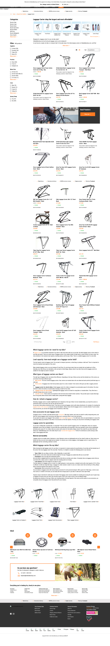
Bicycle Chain (13, 22)
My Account (37, 608)
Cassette (12, 591)
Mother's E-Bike (85, 592)
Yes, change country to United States (49, 4)
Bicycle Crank (13, 24)
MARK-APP (66, 635)
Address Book (38, 612)
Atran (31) (14, 54)
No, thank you (65, 4)
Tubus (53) (14, 52)
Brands (69, 618)
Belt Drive (12, 31)
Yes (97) (14, 99)
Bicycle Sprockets (14, 28)
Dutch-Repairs (71, 616)
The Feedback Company (91, 609)
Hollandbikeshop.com (55, 635)
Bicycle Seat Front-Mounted (44, 590)
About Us (70, 608)
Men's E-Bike (84, 591)
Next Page (95, 341)
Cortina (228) (15, 48)
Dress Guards (13, 35)
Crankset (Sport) (13, 590)
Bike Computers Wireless (58, 591)
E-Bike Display (27, 591)
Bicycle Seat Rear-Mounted (44, 591)
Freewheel (12, 592)
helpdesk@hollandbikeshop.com (28, 575)
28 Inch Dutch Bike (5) (17, 73)
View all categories (94, 36)
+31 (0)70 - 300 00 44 (26, 573)
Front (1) (14, 64)
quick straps (62, 418)
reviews (96, 608)
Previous (11, 547)
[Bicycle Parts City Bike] (11, 14)
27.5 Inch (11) (15, 77)
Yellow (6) (14, 91)
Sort (85, 50)
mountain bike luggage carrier (68, 430)
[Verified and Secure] (89, 618)
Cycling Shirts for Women (72, 590)
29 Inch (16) (15, 72)
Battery (25, 590)
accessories (61, 414)
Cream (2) (14, 89)
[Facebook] (11, 614)
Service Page (52, 608)
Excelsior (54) (15, 50)
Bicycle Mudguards (14, 33)
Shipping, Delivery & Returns (56, 612)
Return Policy (52, 614)
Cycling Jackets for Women (73, 592)
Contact (51, 610)
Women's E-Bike (85, 590)
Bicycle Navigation (56, 592)
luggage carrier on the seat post (40, 407)
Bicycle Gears (13, 26)
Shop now (86, 114)
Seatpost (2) (15, 66)
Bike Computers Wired (57, 590)
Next (98, 547)
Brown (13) (14, 87)
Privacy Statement (71, 610)
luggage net (70, 418)
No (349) (14, 101)
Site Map (69, 614)
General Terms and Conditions (74, 612)
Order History (37, 610)
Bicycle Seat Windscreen (43, 592)
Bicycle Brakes (13, 29)
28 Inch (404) (15, 75)
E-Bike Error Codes (54, 616)
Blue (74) (14, 85)
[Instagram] (13, 614)
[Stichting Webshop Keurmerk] (92, 612)
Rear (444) (14, 62)
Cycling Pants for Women (72, 591)
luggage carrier (37, 352)
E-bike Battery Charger (28, 592)
